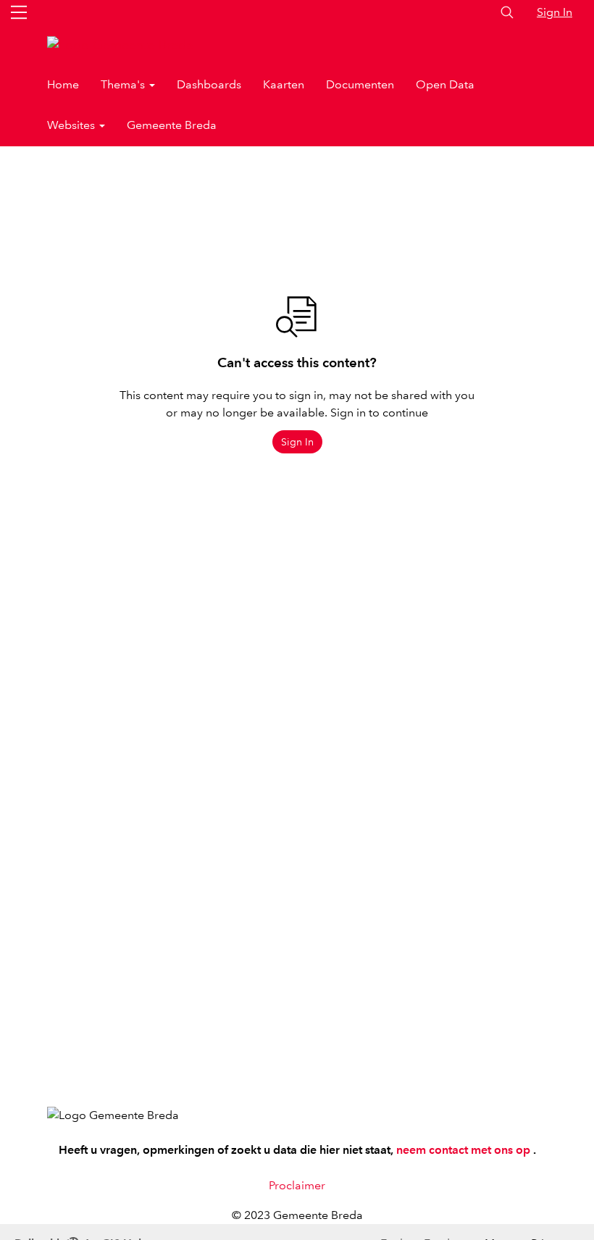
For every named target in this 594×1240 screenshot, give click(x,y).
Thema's (124, 84)
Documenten (360, 84)
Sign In (554, 12)
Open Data (445, 84)
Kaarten (283, 84)
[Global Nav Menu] (18, 12)
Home (63, 84)
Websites (72, 125)
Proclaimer (297, 1185)
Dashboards (209, 84)
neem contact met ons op (464, 1150)
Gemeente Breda (172, 125)
